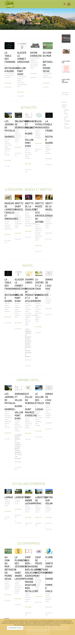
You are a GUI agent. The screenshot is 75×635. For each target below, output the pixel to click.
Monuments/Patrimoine (30, 228)
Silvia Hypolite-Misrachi (41, 129)
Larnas (9, 501)
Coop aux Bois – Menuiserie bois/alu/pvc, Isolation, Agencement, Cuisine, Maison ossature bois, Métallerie (33, 578)
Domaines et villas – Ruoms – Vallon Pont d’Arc (30, 138)
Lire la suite (8, 82)
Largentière (22, 501)
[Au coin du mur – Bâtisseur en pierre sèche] (8, 556)
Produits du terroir (47, 89)
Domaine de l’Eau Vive (50, 289)
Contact (64, 102)
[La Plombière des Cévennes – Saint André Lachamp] (35, 45)
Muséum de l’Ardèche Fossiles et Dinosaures (11, 216)
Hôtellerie (47, 303)
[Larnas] (8, 496)
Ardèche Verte (33, 77)
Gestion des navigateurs (67, 119)
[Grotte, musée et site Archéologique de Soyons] (38, 202)
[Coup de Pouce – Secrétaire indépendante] (38, 556)
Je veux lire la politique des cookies (36, 628)
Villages (16, 508)
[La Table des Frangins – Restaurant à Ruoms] (49, 120)
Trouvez (32, 81)
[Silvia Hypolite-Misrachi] (38, 120)
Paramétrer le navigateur (59, 628)
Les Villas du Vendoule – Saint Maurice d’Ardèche (23, 62)
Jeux (6, 157)
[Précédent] (1, 19)
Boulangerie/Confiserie (48, 85)
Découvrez (7, 231)
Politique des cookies (66, 112)
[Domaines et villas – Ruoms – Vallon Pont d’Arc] (28, 120)
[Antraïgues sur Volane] (49, 496)
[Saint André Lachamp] (28, 496)
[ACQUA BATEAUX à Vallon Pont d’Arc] (9, 45)
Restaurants (48, 157)
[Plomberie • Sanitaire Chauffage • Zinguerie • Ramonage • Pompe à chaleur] (49, 556)
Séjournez (19, 79)
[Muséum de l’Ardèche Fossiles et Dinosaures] (8, 202)
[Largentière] (18, 496)
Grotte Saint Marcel (19, 211)
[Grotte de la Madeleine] (49, 202)
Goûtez (49, 87)
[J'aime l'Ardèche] (9, 4)
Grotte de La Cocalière (31, 211)
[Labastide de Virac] (38, 496)
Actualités (7, 70)
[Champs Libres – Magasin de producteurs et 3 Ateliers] (48, 45)
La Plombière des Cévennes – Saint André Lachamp (36, 62)
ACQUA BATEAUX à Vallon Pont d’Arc (10, 60)
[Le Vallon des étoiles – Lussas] (38, 392)
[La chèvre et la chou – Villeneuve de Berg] (38, 278)
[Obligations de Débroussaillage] (18, 120)
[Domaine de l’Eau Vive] (49, 278)
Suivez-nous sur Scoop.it (65, 93)
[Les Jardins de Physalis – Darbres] (8, 120)
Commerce (45, 87)
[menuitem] (63, 4)
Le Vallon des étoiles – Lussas (39, 406)
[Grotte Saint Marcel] (18, 202)
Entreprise (36, 79)
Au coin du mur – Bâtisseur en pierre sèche (10, 572)
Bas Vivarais (17, 142)
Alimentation (46, 75)
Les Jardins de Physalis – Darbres (10, 133)
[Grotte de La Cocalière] (28, 202)
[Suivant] (73, 19)
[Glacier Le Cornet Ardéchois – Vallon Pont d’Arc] (18, 278)
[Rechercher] (63, 4)
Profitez (7, 74)
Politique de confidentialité (67, 126)
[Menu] (67, 4)
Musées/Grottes (8, 233)
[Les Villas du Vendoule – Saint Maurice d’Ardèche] (22, 45)
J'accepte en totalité (15, 628)
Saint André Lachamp (30, 505)
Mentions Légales (64, 106)
